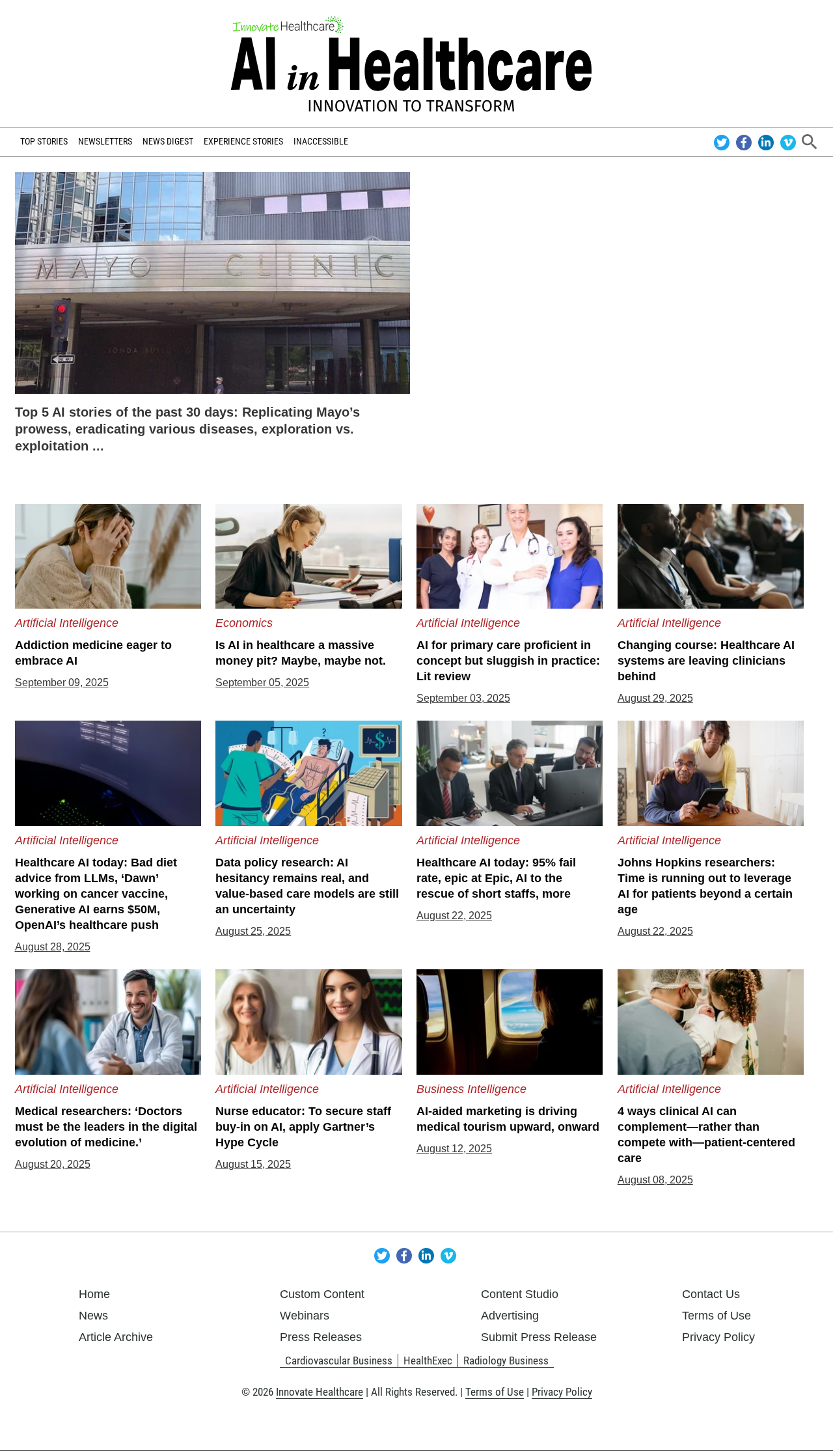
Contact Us (711, 1294)
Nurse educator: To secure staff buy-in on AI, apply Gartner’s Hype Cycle (303, 1127)
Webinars (304, 1315)
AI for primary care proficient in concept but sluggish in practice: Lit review (508, 661)
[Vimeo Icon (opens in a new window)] (788, 141)
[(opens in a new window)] (213, 281)
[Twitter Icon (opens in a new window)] (723, 141)
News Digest (168, 141)
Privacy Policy (718, 1337)
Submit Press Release (539, 1337)
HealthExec (427, 1360)
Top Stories (44, 141)
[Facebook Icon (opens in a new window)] (745, 141)
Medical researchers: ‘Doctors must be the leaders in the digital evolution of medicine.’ (106, 1127)
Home (94, 1294)
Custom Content (322, 1294)
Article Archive (116, 1337)
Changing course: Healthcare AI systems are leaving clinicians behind (706, 661)
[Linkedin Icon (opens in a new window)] (767, 141)
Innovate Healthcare (319, 1391)
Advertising (510, 1315)
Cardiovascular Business (338, 1360)
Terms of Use (716, 1315)
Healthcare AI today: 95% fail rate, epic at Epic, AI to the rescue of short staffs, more (496, 878)
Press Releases (321, 1337)
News (93, 1315)
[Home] (416, 64)
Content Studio (519, 1294)
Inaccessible (321, 141)
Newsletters (105, 141)
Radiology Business (506, 1360)
